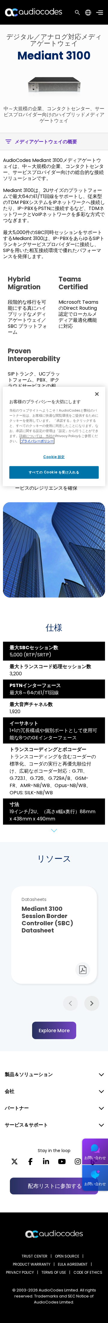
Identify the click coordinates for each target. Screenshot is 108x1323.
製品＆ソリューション (29, 1074)
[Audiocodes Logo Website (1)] (34, 12)
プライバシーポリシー (37, 441)
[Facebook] (30, 1163)
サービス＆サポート (26, 1124)
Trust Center (34, 1256)
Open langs (88, 12)
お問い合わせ (95, 1157)
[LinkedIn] (46, 1163)
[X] (14, 1163)
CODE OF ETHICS (88, 1272)
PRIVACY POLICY (20, 1272)
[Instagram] (78, 1163)
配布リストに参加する (55, 1186)
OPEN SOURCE (67, 1256)
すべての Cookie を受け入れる (54, 472)
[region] (54, 436)
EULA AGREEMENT (73, 1264)
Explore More (54, 1030)
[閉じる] (97, 394)
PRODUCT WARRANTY (31, 1264)
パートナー (17, 1108)
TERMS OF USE (53, 1272)
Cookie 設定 (54, 457)
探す (77, 12)
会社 (9, 1091)
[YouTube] (62, 1163)
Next (91, 1003)
